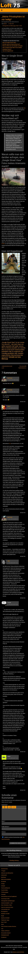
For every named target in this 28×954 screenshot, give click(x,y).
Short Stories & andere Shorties (8, 926)
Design (3, 883)
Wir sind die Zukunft (5, 933)
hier (24, 108)
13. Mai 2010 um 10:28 (12, 391)
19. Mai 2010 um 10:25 (12, 379)
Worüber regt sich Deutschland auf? (11, 44)
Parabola (15, 952)
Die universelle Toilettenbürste (22, 367)
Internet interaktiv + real (6, 903)
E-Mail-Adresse (5, 826)
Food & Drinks (4, 890)
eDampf (3, 885)
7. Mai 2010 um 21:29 (12, 408)
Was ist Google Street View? (9, 42)
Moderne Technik (5, 913)
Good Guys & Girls (5, 898)
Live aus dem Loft (5, 909)
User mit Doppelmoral (7, 50)
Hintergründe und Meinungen (9, 25)
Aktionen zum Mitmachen (7, 873)
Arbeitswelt (4, 875)
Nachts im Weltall (5, 917)
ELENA (3, 243)
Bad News (3, 877)
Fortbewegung (4, 892)
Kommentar (5, 804)
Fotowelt (3, 894)
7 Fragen (3, 870)
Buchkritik (3, 881)
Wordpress (3, 937)
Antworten (22, 385)
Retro (2, 924)
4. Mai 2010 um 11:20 (12, 758)
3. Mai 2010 (11, 23)
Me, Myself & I (4, 911)
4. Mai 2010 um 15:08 (12, 604)
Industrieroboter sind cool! (7, 367)
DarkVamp (9, 378)
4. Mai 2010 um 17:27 (12, 562)
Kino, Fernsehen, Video (6, 905)
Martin (5, 23)
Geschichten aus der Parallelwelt (9, 896)
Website (4, 831)
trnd (2, 928)
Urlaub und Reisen (5, 930)
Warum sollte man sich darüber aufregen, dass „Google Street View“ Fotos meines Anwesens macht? (12, 47)
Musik (2, 915)
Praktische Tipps (5, 920)
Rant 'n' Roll (19, 25)
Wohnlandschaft (5, 935)
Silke (8, 561)
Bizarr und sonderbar (6, 879)
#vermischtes (4, 868)
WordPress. (21, 952)
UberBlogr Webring (14, 860)
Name (3, 821)
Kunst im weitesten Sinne (7, 907)
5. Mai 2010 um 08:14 (12, 519)
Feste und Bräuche (5, 888)
